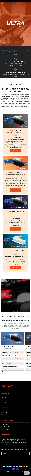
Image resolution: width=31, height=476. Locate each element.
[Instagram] (27, 460)
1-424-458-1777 (5, 424)
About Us (3, 397)
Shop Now (14, 150)
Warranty (3, 402)
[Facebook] (23, 460)
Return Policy (4, 412)
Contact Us (4, 414)
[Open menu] (3, 3)
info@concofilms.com (7, 420)
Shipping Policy (5, 400)
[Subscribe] (27, 453)
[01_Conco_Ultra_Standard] (12, 352)
